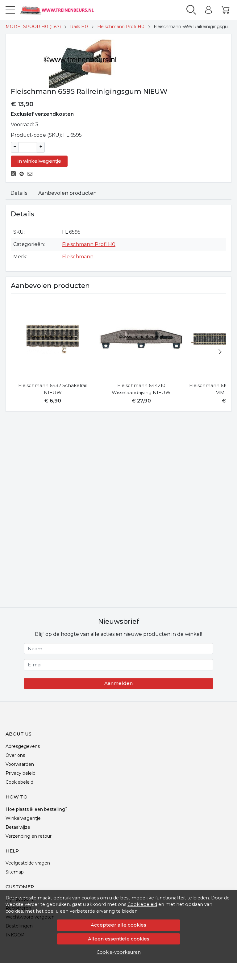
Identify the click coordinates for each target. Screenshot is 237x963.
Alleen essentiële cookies (118, 939)
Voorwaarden (20, 764)
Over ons (15, 755)
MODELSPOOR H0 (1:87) (33, 26)
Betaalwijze (18, 827)
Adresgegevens (23, 746)
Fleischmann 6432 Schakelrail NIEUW (52, 388)
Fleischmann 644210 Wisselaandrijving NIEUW (141, 388)
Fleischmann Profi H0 (120, 26)
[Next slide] (220, 352)
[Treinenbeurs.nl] (63, 10)
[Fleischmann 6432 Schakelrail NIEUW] (52, 339)
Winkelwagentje (23, 818)
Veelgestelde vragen (28, 863)
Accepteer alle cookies (118, 925)
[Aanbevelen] (31, 173)
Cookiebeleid (142, 904)
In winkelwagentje (39, 161)
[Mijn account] (208, 9)
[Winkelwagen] (225, 9)
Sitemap (15, 872)
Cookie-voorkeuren (119, 952)
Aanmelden (118, 683)
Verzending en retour (29, 836)
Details (18, 193)
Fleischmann (78, 257)
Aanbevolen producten (67, 193)
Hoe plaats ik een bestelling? (37, 809)
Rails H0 (79, 26)
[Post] (15, 173)
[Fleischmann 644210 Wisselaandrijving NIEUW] (141, 339)
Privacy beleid (20, 773)
